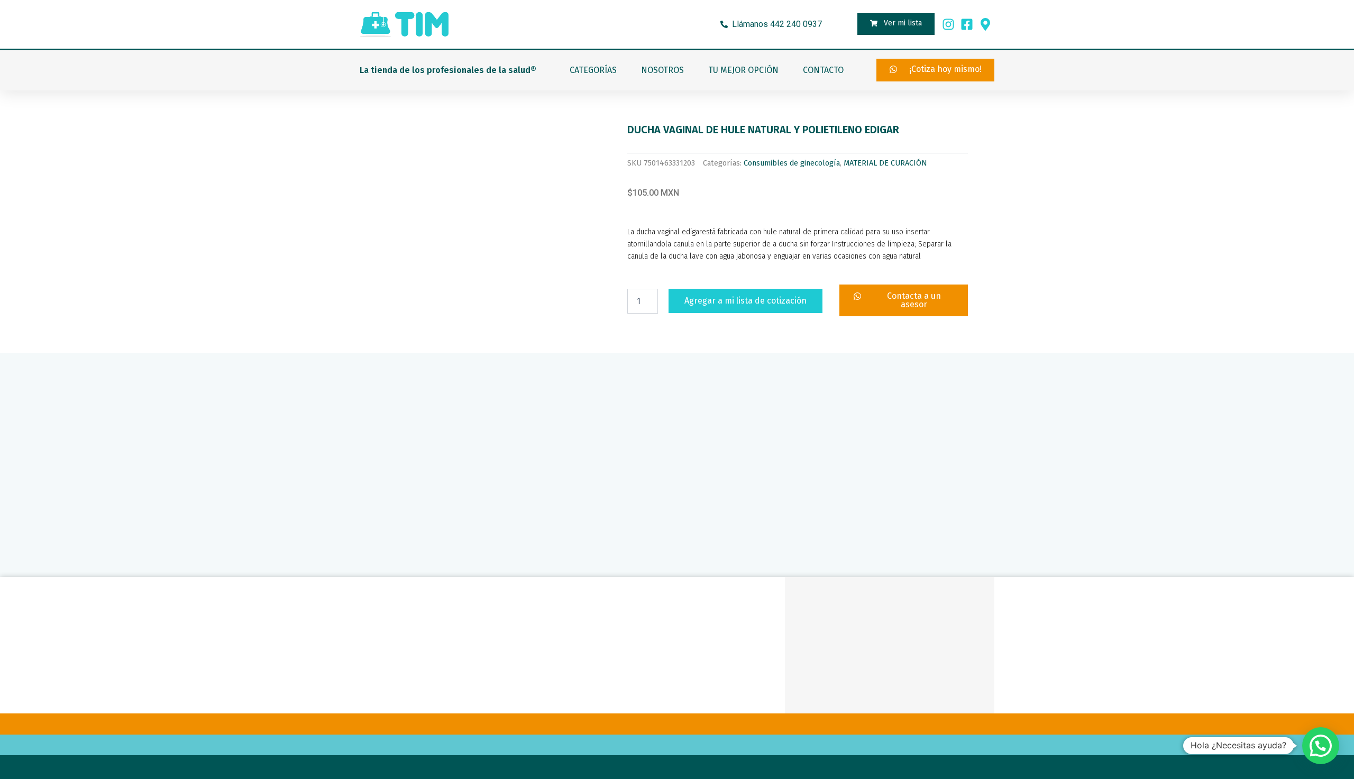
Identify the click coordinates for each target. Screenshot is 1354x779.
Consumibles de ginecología (792, 163)
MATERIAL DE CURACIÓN (885, 163)
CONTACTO (823, 70)
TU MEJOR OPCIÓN (743, 70)
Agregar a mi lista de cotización (745, 301)
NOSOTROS (662, 70)
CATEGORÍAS (593, 70)
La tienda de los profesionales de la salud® (448, 70)
